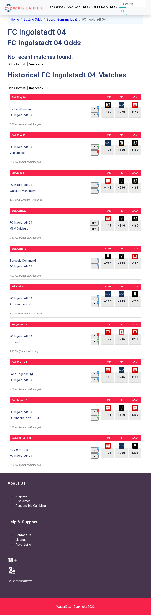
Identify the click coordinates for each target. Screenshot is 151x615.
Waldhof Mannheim (23, 191)
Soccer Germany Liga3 (62, 19)
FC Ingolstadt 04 (21, 115)
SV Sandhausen (20, 109)
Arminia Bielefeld (21, 304)
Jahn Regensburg (21, 374)
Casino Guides (78, 7)
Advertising (23, 544)
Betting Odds (33, 19)
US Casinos (55, 7)
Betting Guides (104, 7)
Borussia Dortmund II (24, 260)
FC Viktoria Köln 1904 (24, 418)
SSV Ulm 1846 (19, 450)
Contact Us (23, 535)
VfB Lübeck (17, 153)
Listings (21, 540)
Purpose (21, 496)
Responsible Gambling (31, 506)
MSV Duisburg (19, 228)
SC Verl (15, 342)
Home (15, 19)
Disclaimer (23, 501)
